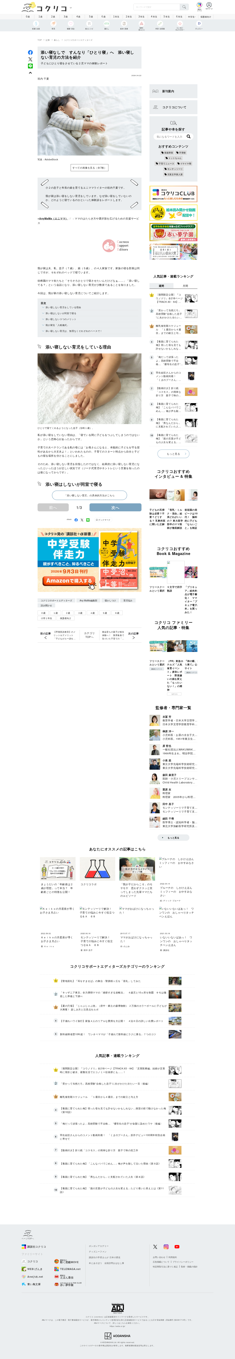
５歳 (104, 612)
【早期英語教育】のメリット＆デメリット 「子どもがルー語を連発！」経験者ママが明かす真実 (65, 635)
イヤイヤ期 (185, 163)
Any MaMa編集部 (88, 600)
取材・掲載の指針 (189, 1266)
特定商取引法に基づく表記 (165, 1266)
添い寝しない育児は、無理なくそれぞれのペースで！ (74, 330)
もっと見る (173, 454)
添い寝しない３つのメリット (61, 319)
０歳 (43, 612)
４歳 (92, 612)
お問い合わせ (159, 1257)
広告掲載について (161, 1261)
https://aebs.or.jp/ (117, 1326)
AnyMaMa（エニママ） (53, 218)
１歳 (55, 612)
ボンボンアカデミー (99, 1245)
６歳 (117, 612)
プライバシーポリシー (183, 1261)
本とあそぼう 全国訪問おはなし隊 (106, 1263)
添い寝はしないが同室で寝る (61, 313)
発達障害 (168, 152)
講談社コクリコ (156, 669)
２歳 (68, 612)
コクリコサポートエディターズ (78, 40)
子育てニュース (166, 163)
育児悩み (127, 600)
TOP (40, 40)
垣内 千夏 (43, 78)
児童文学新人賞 (175, 174)
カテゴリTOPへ (89, 635)
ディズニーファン (97, 1251)
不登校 (182, 152)
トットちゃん (175, 158)
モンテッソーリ (175, 168)
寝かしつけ (110, 600)
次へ (115, 507)
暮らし (57, 40)
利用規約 (172, 1257)
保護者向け (205, 16)
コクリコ (174, 694)
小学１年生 (46, 618)
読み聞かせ (46, 605)
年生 (116, 16)
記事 (48, 40)
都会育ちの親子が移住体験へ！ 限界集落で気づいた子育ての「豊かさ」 (113, 635)
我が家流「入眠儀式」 (57, 325)
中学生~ (192, 16)
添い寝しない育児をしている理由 (63, 307)
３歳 (80, 612)
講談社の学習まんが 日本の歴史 (105, 1257)
